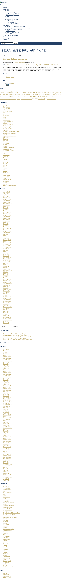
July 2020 (5, 272)
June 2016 (5, 311)
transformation (52, 99)
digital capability (22, 94)
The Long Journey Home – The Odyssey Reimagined (17, 336)
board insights (6, 115)
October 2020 (6, 269)
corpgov (56, 92)
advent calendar (7, 108)
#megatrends (3, 92)
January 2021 (6, 267)
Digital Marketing (7, 128)
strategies (5, 172)
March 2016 (6, 315)
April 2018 (6, 295)
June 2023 (5, 235)
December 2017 (7, 298)
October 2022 (6, 245)
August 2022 (6, 248)
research (18, 99)
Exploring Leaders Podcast (13, 19)
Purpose (5, 7)
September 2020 (7, 270)
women (5, 184)
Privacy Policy (7, 583)
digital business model (14, 94)
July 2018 (5, 293)
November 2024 (7, 216)
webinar (5, 182)
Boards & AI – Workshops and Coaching (16, 26)
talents (4, 178)
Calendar (5, 36)
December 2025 (7, 199)
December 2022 (7, 243)
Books (8, 18)
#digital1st (5, 105)
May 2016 (5, 312)
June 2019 (5, 286)
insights (5, 146)
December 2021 (7, 260)
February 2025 (7, 212)
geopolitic (5, 140)
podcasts (14, 99)
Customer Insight (7, 125)
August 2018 (6, 292)
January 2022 (6, 259)
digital (8, 94)
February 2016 (7, 317)
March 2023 (6, 238)
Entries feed (6, 574)
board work (41, 92)
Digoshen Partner (43, 94)
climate (48, 92)
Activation (6, 25)
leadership (34, 96)
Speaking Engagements (12, 35)
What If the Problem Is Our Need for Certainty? (15, 335)
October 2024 (6, 218)
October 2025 (6, 202)
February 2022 (7, 257)
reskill (22, 99)
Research (8, 16)
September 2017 (7, 301)
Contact (5, 39)
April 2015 (6, 321)
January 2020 (6, 280)
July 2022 (5, 250)
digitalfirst (28, 94)
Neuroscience (6, 158)
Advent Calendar (14, 23)
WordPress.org (7, 577)
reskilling (5, 168)
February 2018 (7, 296)
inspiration (19, 96)
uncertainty (6, 181)
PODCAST (6, 162)
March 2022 (6, 256)
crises (60, 92)
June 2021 (5, 263)
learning (51, 96)
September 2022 (7, 247)
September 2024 (7, 219)
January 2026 (6, 197)
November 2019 (7, 283)
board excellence (28, 92)
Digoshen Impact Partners (9, 133)
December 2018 (7, 289)
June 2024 (5, 222)
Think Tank (6, 9)
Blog (7, 10)
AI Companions (10, 31)
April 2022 (6, 254)
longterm (54, 96)
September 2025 (7, 203)
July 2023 (5, 234)
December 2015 (7, 318)
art (4, 112)
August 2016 (6, 308)
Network (5, 156)
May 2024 (5, 224)
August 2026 (6, 192)
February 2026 (7, 196)
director (5, 134)
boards (35, 92)
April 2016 (6, 314)
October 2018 (6, 291)
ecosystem (5, 137)
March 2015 (6, 323)
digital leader (35, 94)
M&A (4, 153)
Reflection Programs (11, 20)
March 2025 (6, 211)
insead (15, 96)
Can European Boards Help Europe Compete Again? (16, 334)
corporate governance (8, 121)
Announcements (7, 111)
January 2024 (6, 229)
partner (5, 160)
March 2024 (6, 227)
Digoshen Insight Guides (12, 15)
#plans (7, 92)
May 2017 (5, 305)
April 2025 (6, 209)
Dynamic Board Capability (10, 136)
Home (8, 55)
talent (48, 99)
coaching (52, 92)
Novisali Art (6, 38)
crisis (1, 94)
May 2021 (5, 264)
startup (30, 99)
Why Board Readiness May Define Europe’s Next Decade (18, 339)
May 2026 (5, 193)
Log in (5, 573)
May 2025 (5, 208)
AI (10, 92)
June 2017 (5, 304)
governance (2, 96)
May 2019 (5, 288)
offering (5, 159)
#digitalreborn (6, 107)
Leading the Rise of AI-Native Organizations (14, 338)
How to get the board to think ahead (15, 59)
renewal (5, 165)
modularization (3, 99)
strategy (35, 99)
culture (5, 123)
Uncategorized (10, 77)
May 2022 (5, 253)
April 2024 (6, 225)
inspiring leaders (25, 96)
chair (45, 92)
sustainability (42, 99)
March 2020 (6, 277)
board (14, 92)
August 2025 (6, 205)
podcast (11, 99)
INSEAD (5, 144)
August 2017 (6, 302)
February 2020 (7, 279)
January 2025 (6, 213)
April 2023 (6, 237)
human (5, 142)
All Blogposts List (14, 13)
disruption (50, 94)
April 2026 (6, 194)
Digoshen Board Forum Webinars (11, 131)
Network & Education (12, 34)
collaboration (6, 120)
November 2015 (7, 320)
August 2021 (6, 261)
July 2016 (5, 309)
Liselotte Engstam (20, 62)
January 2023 (6, 241)
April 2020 (6, 276)
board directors (21, 92)
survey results (6, 175)
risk (4, 169)
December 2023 (7, 231)
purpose (5, 163)
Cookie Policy (6, 584)
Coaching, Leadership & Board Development (18, 28)
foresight (58, 94)
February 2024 (7, 228)
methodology (6, 155)
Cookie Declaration (8, 586)
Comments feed (7, 576)
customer (4, 94)
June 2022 (5, 251)
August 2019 (6, 285)
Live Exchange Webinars (12, 32)
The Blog (12, 12)
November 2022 (7, 244)
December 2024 (7, 215)
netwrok (7, 99)
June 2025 (5, 206)
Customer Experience (8, 124)
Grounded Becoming (15, 22)
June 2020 (5, 273)
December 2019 (7, 282)
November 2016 (7, 307)
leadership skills (44, 96)
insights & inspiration (8, 147)
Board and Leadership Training (14, 29)
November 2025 (7, 200)
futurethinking (10, 83)
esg (54, 94)
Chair (4, 117)
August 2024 (6, 221)
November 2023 (7, 232)
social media (26, 99)
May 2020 (5, 275)
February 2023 (7, 240)
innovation (9, 96)
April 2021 (6, 266)
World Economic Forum (9, 185)
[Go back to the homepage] (3, 2)
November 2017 (7, 299)
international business (8, 150)
